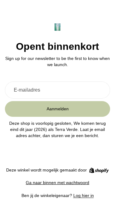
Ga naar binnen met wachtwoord (57, 182)
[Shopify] (99, 170)
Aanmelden (58, 108)
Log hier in (83, 195)
